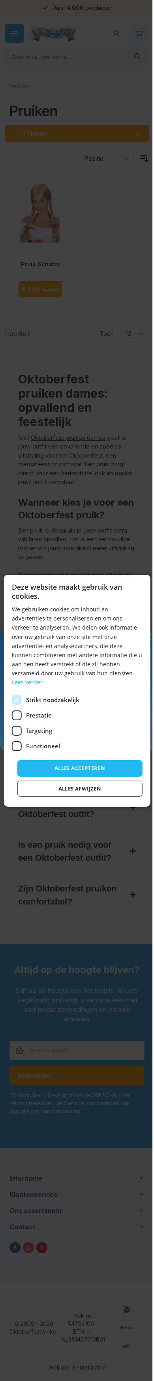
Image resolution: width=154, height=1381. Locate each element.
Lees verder (26, 682)
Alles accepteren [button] (76, 768)
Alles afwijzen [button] (76, 788)
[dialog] (74, 690)
